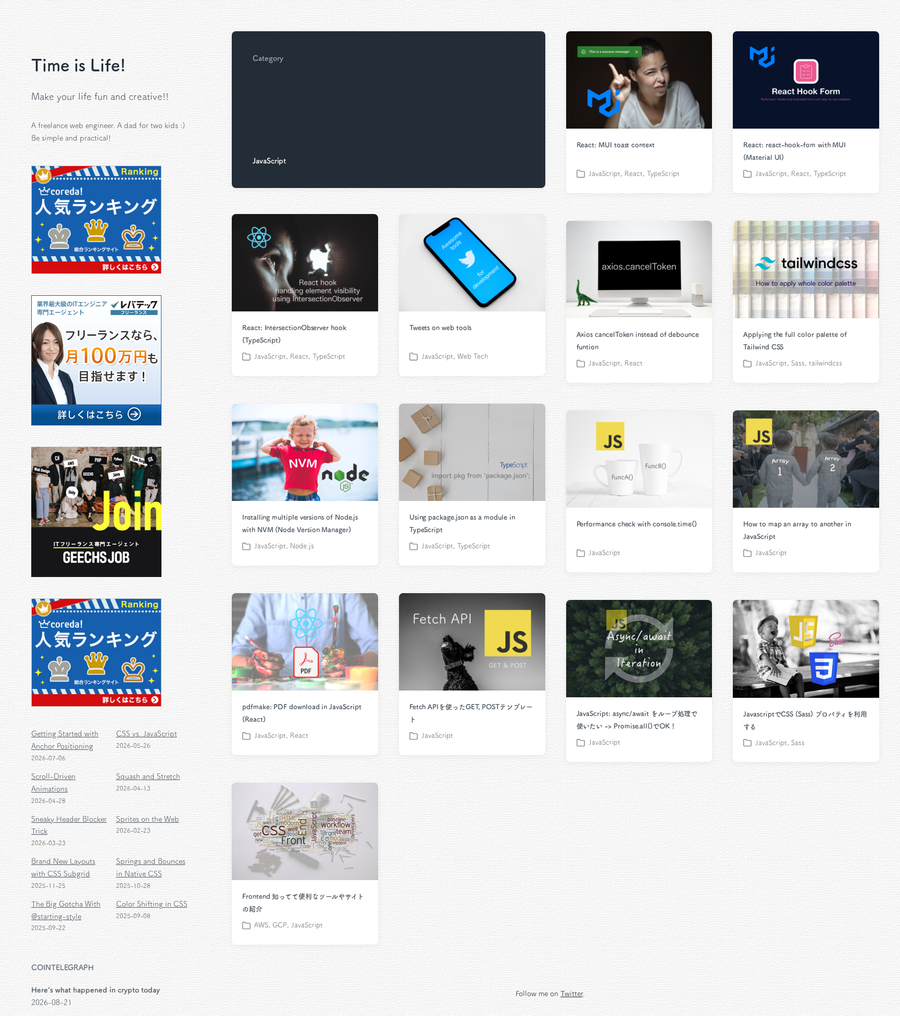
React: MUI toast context (616, 145)
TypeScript (663, 173)
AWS (261, 925)
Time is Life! (78, 65)
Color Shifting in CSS (152, 904)
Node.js (302, 546)
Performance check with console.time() (637, 524)
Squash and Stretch (148, 776)
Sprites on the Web (147, 819)
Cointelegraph (62, 967)
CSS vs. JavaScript (146, 733)
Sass (798, 363)
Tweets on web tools (440, 327)
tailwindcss (825, 363)
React (633, 173)
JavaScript (604, 173)
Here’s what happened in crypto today (95, 990)
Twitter (571, 993)
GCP (279, 925)
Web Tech (472, 356)
